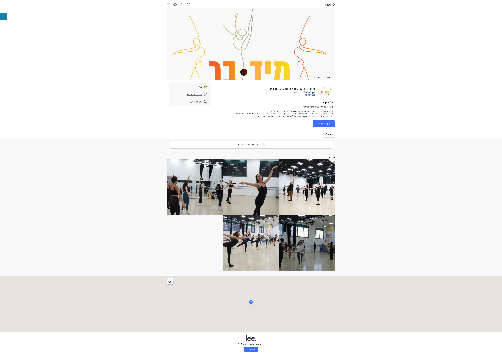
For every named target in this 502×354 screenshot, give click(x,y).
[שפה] (175, 5)
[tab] (329, 134)
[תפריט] (168, 4)
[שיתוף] (182, 4)
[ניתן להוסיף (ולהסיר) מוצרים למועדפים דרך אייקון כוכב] (188, 4)
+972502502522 (194, 94)
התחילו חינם (251, 349)
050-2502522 (195, 102)
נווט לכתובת (310, 95)
